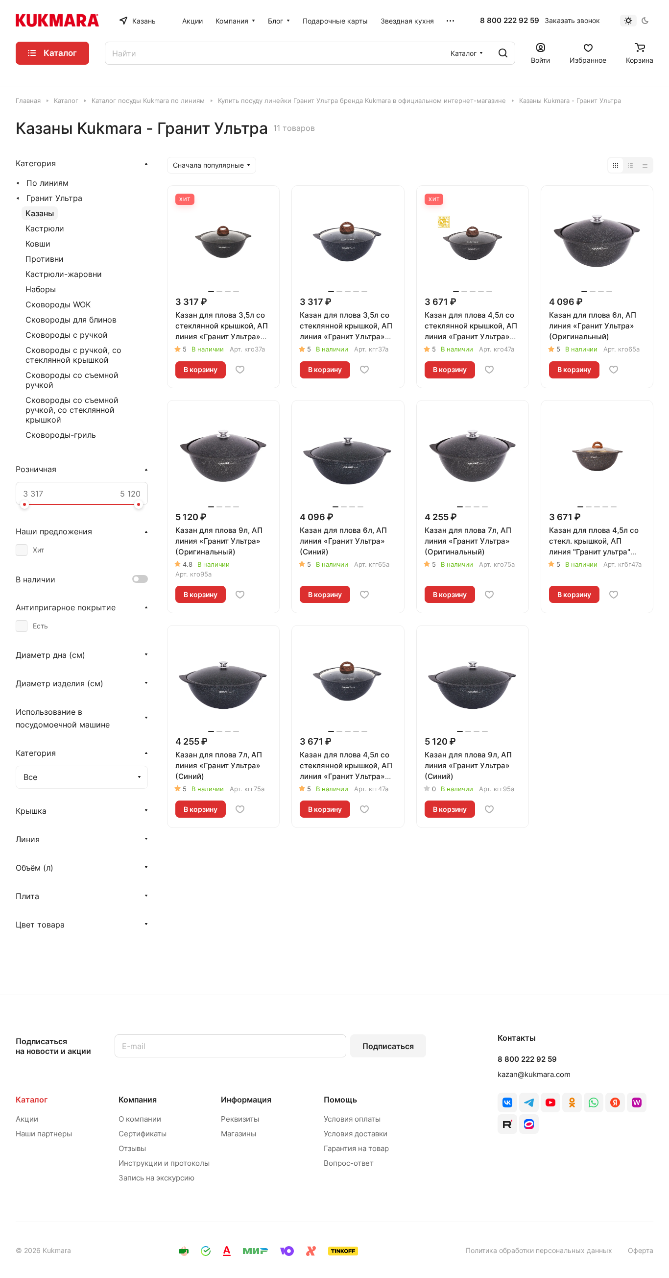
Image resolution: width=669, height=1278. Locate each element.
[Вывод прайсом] (645, 165)
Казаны (39, 213)
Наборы (40, 289)
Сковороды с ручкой (66, 335)
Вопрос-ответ (349, 1163)
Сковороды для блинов (71, 320)
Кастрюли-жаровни (63, 274)
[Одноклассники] (572, 1102)
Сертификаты (143, 1133)
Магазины (238, 1133)
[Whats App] (593, 1102)
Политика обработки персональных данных (539, 1250)
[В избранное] (240, 369)
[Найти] (503, 53)
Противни (44, 259)
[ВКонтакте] (507, 1102)
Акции (27, 1119)
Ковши (37, 244)
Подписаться (388, 1046)
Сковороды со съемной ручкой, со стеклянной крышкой (72, 410)
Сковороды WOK (58, 304)
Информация (246, 1099)
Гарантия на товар (356, 1148)
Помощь (340, 1099)
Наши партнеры (44, 1133)
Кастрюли (44, 228)
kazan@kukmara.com (534, 1074)
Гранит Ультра (54, 198)
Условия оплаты (352, 1119)
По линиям (47, 183)
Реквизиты (240, 1119)
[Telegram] (529, 1102)
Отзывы (132, 1148)
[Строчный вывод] (630, 165)
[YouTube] (550, 1102)
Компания (138, 1099)
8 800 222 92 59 (509, 20)
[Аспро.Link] (529, 1124)
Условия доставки (355, 1133)
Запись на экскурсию (156, 1177)
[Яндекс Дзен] (615, 1102)
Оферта (640, 1250)
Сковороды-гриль (60, 435)
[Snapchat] (507, 1124)
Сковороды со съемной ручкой (72, 380)
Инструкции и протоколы (164, 1163)
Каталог (32, 1099)
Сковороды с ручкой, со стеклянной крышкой (73, 355)
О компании (140, 1119)
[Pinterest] (636, 1102)
